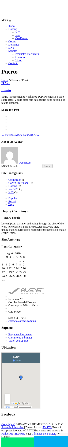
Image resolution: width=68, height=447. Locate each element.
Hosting (12, 29)
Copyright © (8, 424)
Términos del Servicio (44, 433)
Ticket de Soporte (18, 340)
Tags (11, 204)
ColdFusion (21, 38)
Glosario (20, 57)
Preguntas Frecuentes (27, 53)
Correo (12, 41)
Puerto (6, 90)
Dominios (13, 44)
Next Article (31, 134)
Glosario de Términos (20, 337)
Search (5, 165)
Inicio (11, 25)
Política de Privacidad (13, 433)
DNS (11, 47)
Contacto (13, 63)
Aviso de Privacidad (12, 427)
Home (4, 80)
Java (17, 35)
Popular (12, 198)
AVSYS (47, 427)
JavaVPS (13, 189)
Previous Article (11, 134)
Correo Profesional (18, 182)
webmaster (25, 162)
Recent (12, 201)
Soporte (12, 50)
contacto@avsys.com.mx (22, 320)
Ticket (18, 60)
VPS (18, 32)
